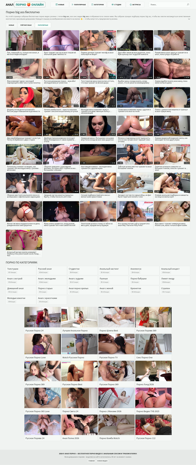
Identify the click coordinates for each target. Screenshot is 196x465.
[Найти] (188, 4)
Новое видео (102, 461)
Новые (61, 4)
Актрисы (136, 4)
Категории (99, 4)
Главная (91, 461)
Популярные (80, 4)
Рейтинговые (26, 25)
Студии (117, 4)
